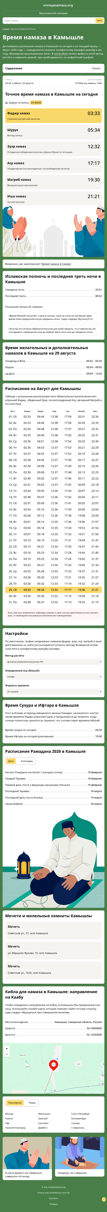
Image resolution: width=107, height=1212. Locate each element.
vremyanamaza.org (58, 5)
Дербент (42, 1127)
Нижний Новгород (15, 1127)
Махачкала (44, 1113)
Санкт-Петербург (80, 1113)
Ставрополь (77, 1127)
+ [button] (7, 1048)
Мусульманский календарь (53, 13)
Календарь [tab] (27, 761)
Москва (9, 1113)
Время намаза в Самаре (56, 264)
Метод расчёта (14, 655)
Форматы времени (17, 685)
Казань (9, 1118)
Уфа (7, 1123)
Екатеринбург (78, 1118)
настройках (61, 53)
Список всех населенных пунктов (53, 1192)
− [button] (7, 1054)
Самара (75, 1123)
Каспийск (43, 1123)
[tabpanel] (53, 788)
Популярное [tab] (15, 1102)
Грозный (42, 1118)
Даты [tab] (11, 761)
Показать (96, 68)
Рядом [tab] (32, 1102)
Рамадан (53, 1204)
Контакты (53, 1198)
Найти (99, 21)
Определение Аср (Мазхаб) (22, 670)
